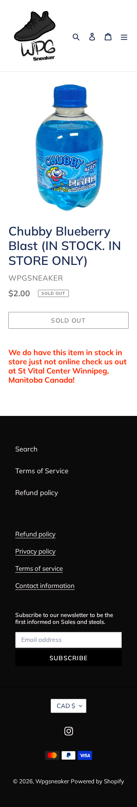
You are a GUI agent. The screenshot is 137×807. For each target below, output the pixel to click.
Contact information (45, 585)
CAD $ (66, 706)
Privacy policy (35, 551)
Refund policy (36, 492)
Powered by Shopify (97, 781)
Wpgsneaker (52, 781)
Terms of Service (41, 470)
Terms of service (39, 568)
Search (26, 449)
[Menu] (124, 36)
